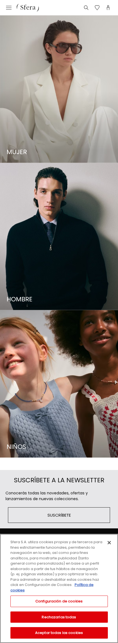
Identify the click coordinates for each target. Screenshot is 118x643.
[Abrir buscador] (86, 7)
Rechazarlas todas (59, 617)
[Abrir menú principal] (8, 7)
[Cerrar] (109, 543)
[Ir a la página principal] (27, 7)
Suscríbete (59, 515)
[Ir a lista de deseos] (97, 7)
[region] (59, 588)
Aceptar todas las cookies (59, 632)
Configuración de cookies (59, 601)
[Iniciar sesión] (108, 7)
